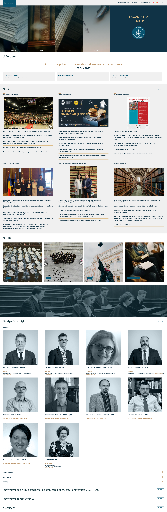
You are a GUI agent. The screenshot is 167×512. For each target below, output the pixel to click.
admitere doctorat (120, 76)
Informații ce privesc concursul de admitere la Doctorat (124, 78)
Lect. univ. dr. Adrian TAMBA (138, 415)
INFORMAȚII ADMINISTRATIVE (121, 163)
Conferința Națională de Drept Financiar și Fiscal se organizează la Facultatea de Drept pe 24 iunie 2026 (81, 132)
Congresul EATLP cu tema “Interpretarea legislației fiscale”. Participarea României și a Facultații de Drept (27, 136)
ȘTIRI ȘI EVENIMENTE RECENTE (10, 94)
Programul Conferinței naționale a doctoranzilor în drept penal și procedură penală (81, 144)
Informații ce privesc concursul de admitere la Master (70, 78)
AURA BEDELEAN (51, 460)
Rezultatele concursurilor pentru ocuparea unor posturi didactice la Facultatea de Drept (137, 201)
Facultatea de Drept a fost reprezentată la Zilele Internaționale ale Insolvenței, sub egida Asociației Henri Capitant (25, 142)
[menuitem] (154, 2)
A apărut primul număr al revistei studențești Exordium (133, 154)
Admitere (9, 56)
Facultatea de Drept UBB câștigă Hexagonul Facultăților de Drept (25, 152)
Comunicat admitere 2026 (122, 224)
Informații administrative (19, 499)
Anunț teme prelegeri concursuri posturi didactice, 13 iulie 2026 (135, 206)
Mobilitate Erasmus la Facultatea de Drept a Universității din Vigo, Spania (83, 206)
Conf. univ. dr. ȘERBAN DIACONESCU (16, 367)
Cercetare (9, 508)
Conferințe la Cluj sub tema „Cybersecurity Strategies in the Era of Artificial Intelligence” (81, 150)
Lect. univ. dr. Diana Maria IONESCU (15, 460)
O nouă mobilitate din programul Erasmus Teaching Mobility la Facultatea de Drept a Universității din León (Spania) (80, 201)
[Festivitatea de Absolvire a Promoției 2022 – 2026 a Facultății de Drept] (28, 113)
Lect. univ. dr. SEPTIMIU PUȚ (55, 367)
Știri (6, 89)
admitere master (65, 76)
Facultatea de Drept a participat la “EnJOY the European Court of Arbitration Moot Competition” (25, 213)
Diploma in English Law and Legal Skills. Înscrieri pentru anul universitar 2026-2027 (135, 211)
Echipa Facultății (14, 321)
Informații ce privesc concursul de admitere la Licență (17, 78)
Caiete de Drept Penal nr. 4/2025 (124, 149)
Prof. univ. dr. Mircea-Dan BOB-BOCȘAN (58, 415)
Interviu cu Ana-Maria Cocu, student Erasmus (74, 210)
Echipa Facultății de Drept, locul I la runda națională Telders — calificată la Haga (28, 207)
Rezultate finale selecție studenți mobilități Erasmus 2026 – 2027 (80, 221)
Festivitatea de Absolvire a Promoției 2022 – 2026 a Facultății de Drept (26, 131)
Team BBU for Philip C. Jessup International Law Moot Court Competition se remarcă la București (28, 219)
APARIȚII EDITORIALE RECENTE (121, 94)
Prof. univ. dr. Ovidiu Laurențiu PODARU (100, 415)
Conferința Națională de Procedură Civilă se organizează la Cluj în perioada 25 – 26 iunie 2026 (81, 138)
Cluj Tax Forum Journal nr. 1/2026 (125, 131)
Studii (7, 238)
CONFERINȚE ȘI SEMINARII (65, 94)
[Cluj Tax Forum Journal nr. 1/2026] (139, 113)
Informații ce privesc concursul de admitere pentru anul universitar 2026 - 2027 (52, 490)
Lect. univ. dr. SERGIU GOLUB (138, 367)
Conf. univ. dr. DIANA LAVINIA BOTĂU (99, 367)
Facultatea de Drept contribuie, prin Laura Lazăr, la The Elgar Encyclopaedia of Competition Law (134, 144)
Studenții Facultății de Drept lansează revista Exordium (22, 148)
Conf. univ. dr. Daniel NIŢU (12, 415)
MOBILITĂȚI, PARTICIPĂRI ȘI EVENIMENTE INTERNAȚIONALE (73, 163)
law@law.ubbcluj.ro (7, 374)
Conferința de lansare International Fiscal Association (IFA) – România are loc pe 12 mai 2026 (82, 157)
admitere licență (12, 76)
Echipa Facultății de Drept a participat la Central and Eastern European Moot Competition (27, 201)
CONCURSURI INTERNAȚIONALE (11, 163)
